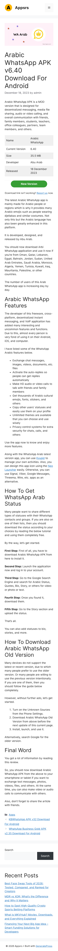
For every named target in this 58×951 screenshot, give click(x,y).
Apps (12, 814)
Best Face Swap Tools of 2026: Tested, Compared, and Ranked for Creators (27, 887)
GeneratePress (44, 946)
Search (9, 849)
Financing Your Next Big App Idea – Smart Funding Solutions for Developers (26, 927)
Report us (42, 193)
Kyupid (40, 458)
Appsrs (22, 7)
